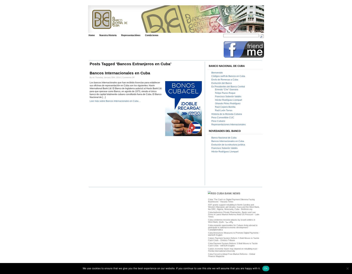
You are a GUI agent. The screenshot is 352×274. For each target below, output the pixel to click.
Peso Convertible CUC (222, 117)
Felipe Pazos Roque (225, 93)
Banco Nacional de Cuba (223, 137)
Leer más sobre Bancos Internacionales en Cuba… (115, 101)
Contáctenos (151, 35)
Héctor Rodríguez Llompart (228, 100)
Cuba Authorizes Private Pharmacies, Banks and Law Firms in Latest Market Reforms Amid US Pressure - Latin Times (233, 214)
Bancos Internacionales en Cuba (120, 73)
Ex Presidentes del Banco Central (228, 86)
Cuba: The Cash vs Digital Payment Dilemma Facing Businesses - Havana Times (231, 200)
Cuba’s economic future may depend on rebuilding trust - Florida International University (233, 250)
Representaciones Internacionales (228, 124)
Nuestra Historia (108, 35)
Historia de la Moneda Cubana (226, 114)
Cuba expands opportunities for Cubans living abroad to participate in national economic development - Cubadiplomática (232, 227)
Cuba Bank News (228, 193)
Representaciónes (130, 35)
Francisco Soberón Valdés (228, 96)
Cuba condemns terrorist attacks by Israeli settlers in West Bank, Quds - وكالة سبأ (231, 221)
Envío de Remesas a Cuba (224, 79)
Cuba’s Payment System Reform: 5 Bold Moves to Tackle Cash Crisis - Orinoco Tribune (233, 239)
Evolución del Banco (221, 83)
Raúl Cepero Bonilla (225, 107)
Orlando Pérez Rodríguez (228, 103)
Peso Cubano (218, 121)
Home (92, 35)
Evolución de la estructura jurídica (228, 144)
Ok (265, 268)
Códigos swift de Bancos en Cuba (228, 76)
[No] (347, 268)
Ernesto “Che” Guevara (226, 89)
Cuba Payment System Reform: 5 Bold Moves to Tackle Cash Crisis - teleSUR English (233, 244)
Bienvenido (217, 72)
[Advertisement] (155, 49)
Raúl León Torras (223, 110)
